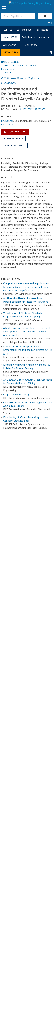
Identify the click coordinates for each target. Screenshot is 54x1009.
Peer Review (31, 44)
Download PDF (16, 131)
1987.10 (8, 72)
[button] (50, 22)
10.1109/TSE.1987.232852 (31, 109)
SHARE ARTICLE (14, 138)
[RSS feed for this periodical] (50, 52)
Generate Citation (14, 145)
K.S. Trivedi (7, 124)
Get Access (10, 52)
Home (4, 61)
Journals (15, 61)
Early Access (28, 37)
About (42, 37)
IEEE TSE (7, 29)
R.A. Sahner (7, 121)
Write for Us (10, 44)
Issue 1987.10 (10, 37)
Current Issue (24, 29)
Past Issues (42, 29)
